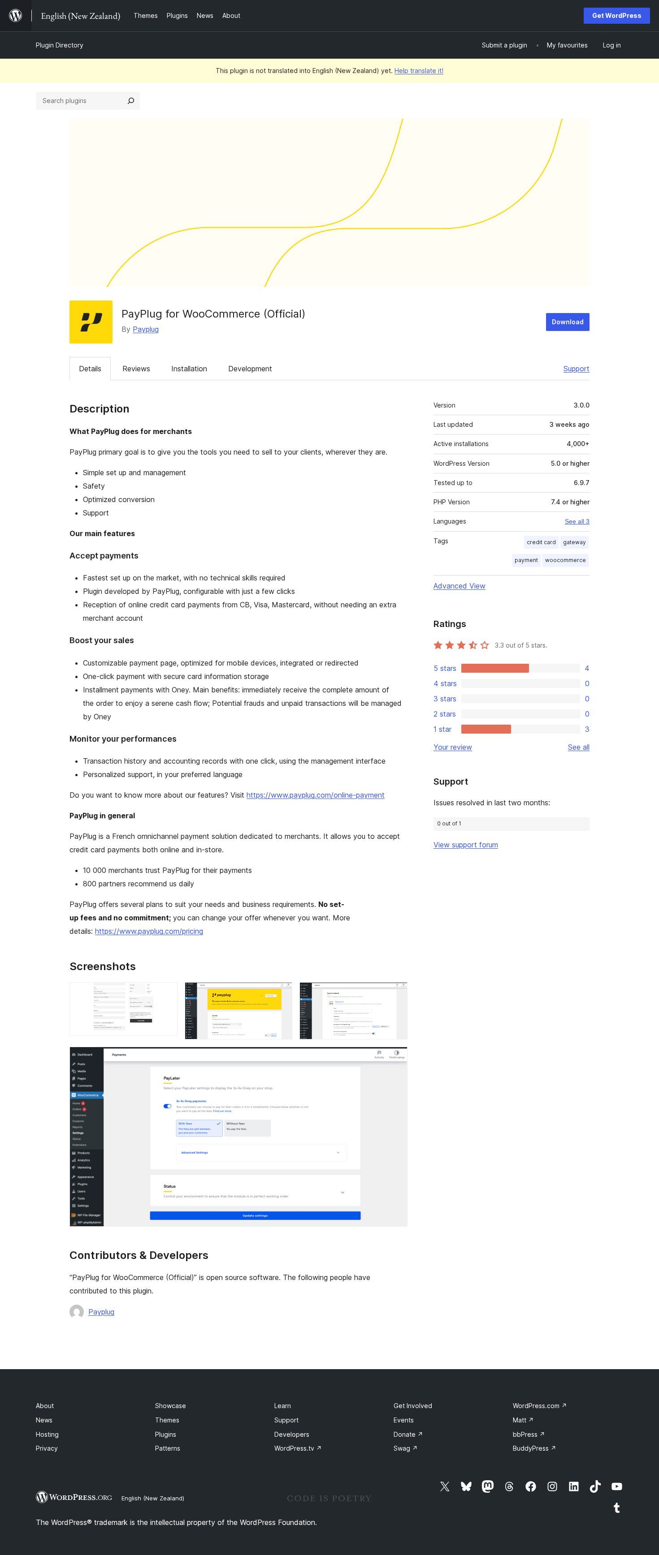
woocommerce (565, 560)
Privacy (47, 1448)
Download (568, 322)
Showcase (170, 1405)
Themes (167, 1420)
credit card (541, 542)
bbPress (529, 1434)
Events (404, 1420)
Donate (408, 1434)
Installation (189, 368)
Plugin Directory (59, 45)
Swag (406, 1448)
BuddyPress (534, 1448)
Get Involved (413, 1405)
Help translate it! (419, 70)
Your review (453, 747)
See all (579, 747)
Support (577, 368)
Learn (282, 1405)
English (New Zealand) (152, 1498)
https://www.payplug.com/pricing (149, 931)
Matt (523, 1420)
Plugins (165, 1434)
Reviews (136, 368)
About (45, 1405)
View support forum (466, 844)
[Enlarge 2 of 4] (280, 994)
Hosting (47, 1434)
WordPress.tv (298, 1448)
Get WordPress (617, 15)
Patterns (167, 1448)
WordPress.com (540, 1405)
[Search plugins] (131, 101)
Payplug (146, 329)
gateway (574, 542)
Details (90, 368)
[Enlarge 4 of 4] (395, 1058)
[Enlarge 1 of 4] (165, 994)
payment (526, 560)
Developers (291, 1434)
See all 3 (577, 521)
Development (250, 368)
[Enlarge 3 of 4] (395, 994)
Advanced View (460, 585)
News (44, 1420)
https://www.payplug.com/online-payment (316, 794)
